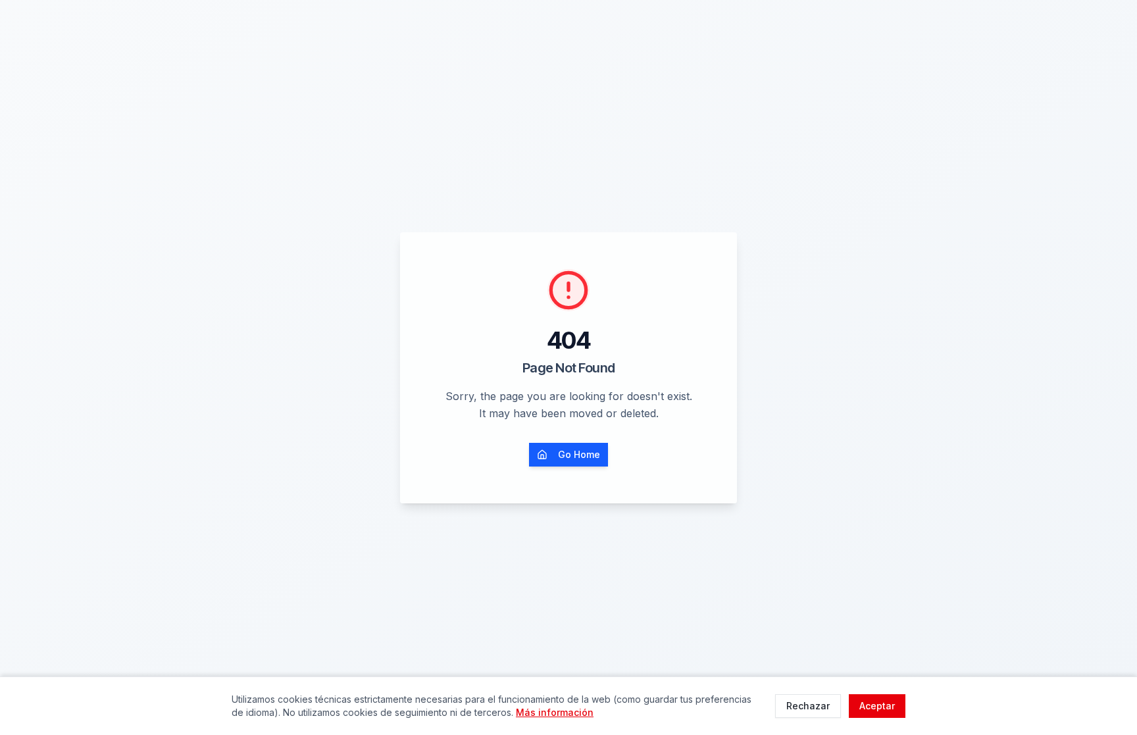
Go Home (579, 454)
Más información (555, 712)
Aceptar (877, 705)
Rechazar (808, 705)
